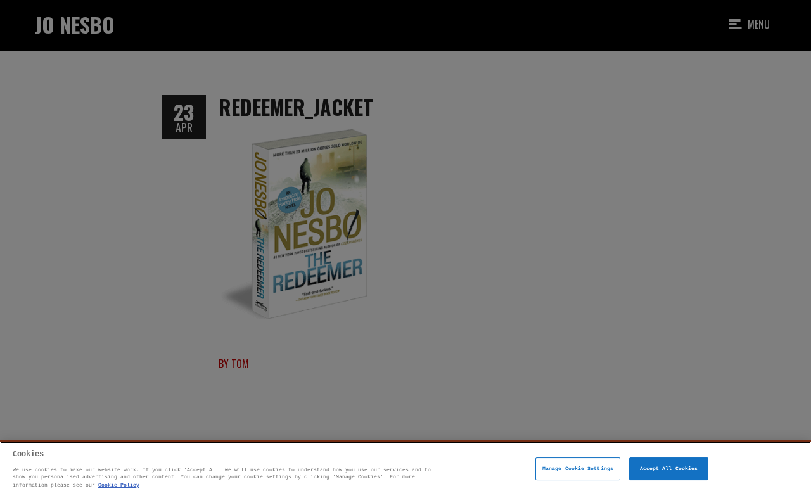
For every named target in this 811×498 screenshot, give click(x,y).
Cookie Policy (118, 484)
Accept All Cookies (669, 469)
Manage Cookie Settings (577, 469)
